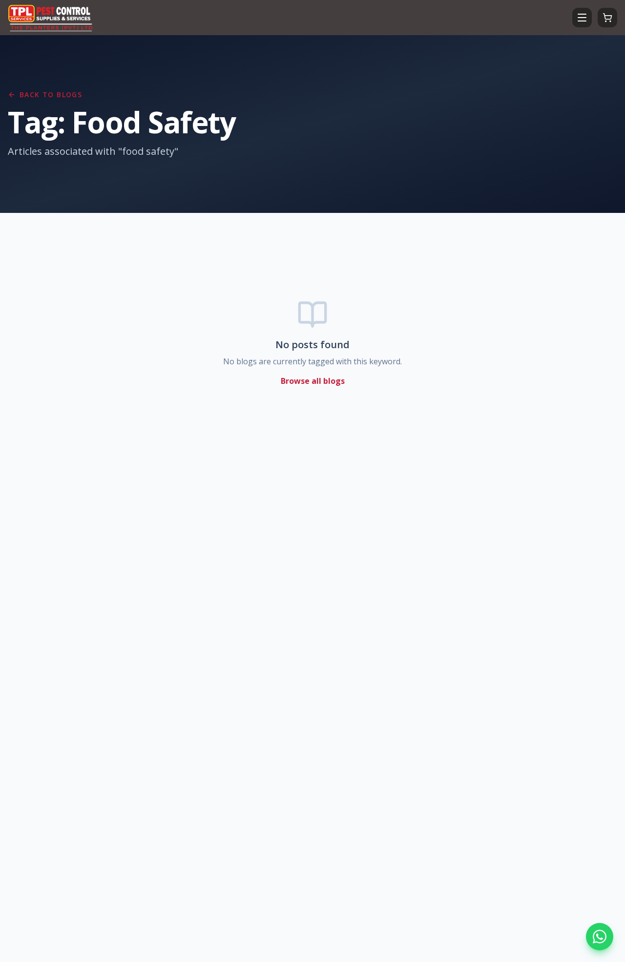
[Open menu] (582, 17)
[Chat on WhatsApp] (599, 936)
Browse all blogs (313, 381)
